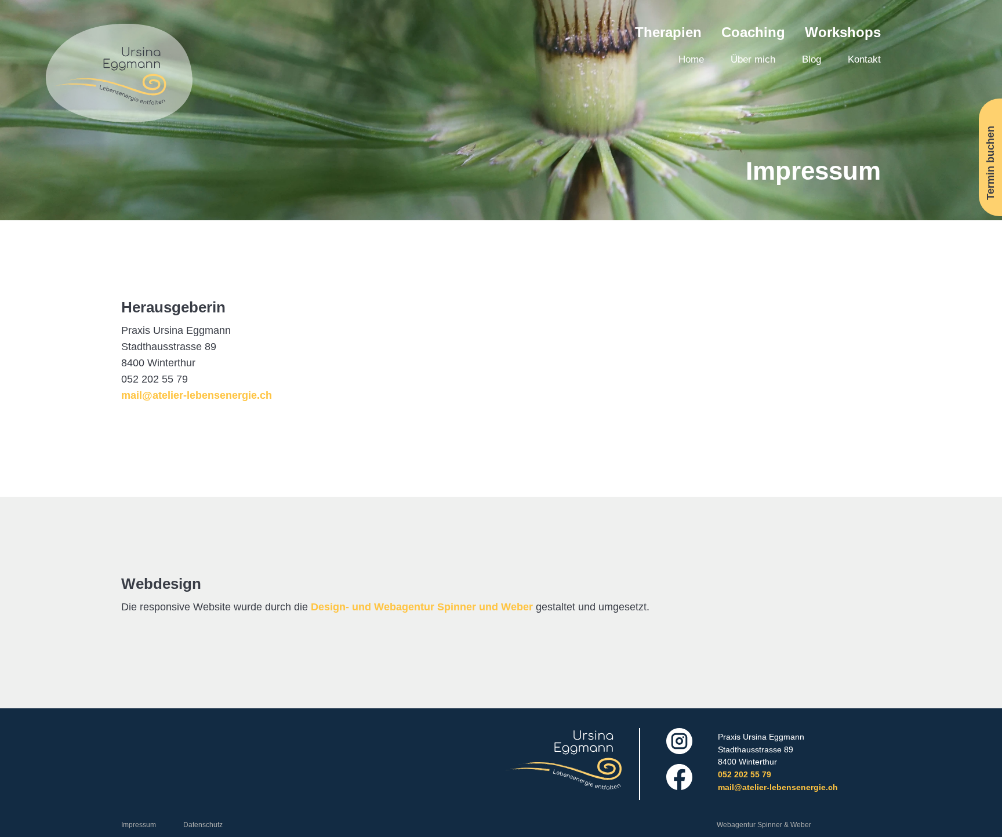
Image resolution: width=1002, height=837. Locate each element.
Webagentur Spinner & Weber (764, 825)
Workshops (843, 32)
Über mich (753, 59)
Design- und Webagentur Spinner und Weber (422, 607)
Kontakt (864, 59)
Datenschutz (203, 825)
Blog (811, 59)
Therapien (668, 32)
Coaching (753, 32)
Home (691, 59)
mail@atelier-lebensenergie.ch (196, 395)
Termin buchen (990, 162)
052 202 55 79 (744, 774)
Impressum (138, 825)
